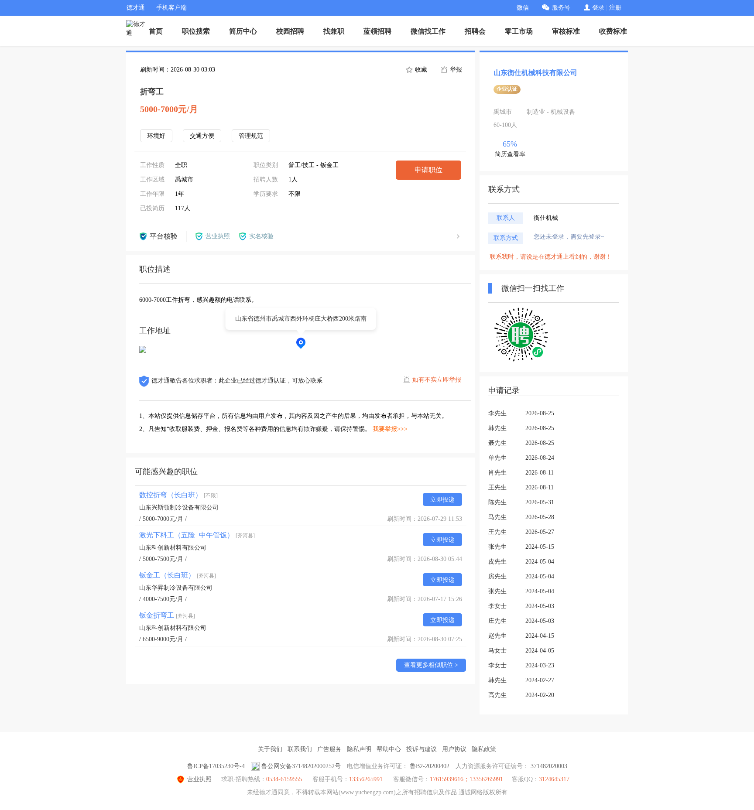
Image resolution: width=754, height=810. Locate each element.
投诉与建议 (421, 749)
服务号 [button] (561, 7)
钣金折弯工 (167, 615)
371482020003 (549, 766)
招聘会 (475, 31)
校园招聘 (290, 31)
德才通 (136, 7)
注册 (615, 7)
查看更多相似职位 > (431, 665)
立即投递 (442, 499)
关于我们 (270, 749)
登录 (598, 7)
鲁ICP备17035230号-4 (216, 766)
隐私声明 (359, 749)
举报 (455, 69)
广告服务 (329, 749)
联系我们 (300, 749)
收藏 (420, 69)
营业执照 (199, 779)
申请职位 (428, 170)
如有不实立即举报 (436, 379)
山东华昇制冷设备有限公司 (175, 587)
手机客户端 (171, 7)
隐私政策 (484, 749)
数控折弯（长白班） (178, 495)
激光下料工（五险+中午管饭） (197, 535)
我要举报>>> (390, 429)
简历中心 (243, 31)
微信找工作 (428, 31)
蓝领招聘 (377, 31)
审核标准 (566, 31)
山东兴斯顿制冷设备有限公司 (179, 507)
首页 (156, 31)
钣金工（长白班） (177, 575)
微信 (523, 7)
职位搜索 (196, 31)
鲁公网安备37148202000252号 (301, 766)
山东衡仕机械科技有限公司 (535, 72)
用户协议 (454, 749)
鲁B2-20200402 (429, 766)
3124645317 (554, 779)
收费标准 (613, 31)
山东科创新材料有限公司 (172, 547)
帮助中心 (389, 749)
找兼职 (333, 31)
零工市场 (519, 31)
